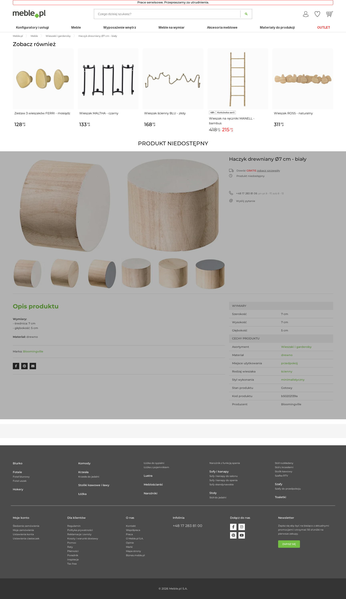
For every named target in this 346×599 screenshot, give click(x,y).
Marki (129, 546)
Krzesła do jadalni (88, 476)
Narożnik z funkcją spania (224, 463)
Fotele (17, 472)
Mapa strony (133, 551)
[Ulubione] (317, 14)
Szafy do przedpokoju (288, 488)
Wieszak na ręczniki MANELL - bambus (231, 120)
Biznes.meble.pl (135, 555)
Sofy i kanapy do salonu (223, 476)
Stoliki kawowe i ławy (93, 485)
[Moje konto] (306, 14)
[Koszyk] (329, 14)
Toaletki (280, 497)
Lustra (148, 476)
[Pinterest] (233, 535)
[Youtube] (241, 535)
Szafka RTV (281, 475)
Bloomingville (33, 351)
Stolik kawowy (283, 471)
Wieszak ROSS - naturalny (293, 113)
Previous (12, 95)
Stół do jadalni (217, 497)
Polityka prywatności (80, 530)
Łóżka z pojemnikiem (156, 467)
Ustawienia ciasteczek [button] (26, 538)
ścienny (286, 371)
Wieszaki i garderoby (296, 347)
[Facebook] (233, 527)
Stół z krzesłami (284, 467)
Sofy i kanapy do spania (223, 480)
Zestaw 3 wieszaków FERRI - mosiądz (42, 113)
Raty (70, 546)
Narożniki (150, 493)
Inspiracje (73, 559)
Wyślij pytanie (245, 201)
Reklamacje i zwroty (79, 534)
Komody (84, 463)
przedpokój (289, 363)
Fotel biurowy (21, 476)
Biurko (17, 463)
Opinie (130, 542)
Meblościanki (153, 484)
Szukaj (246, 14)
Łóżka (82, 494)
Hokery (18, 489)
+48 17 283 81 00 (187, 526)
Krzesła (83, 472)
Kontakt (131, 525)
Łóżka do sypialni (154, 463)
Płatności (72, 551)
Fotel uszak (19, 480)
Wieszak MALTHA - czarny (98, 113)
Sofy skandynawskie (221, 484)
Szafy (278, 484)
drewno (287, 355)
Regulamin (73, 525)
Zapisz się (289, 544)
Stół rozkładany (284, 463)
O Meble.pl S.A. (135, 538)
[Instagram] (241, 527)
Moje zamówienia (23, 530)
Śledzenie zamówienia (26, 525)
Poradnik (72, 555)
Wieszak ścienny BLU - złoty (165, 113)
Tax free (72, 563)
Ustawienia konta (23, 534)
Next (334, 95)
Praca (129, 534)
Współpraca (133, 530)
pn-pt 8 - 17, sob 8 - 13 (260, 193)
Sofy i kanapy (219, 471)
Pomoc (71, 542)
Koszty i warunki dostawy (82, 538)
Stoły (213, 493)
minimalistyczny (293, 379)
